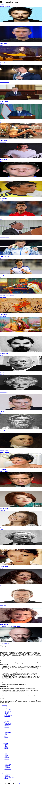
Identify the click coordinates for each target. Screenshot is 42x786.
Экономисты (7, 741)
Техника (4, 773)
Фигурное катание (8, 769)
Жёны (6, 734)
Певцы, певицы (7, 716)
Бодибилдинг (7, 757)
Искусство (4, 705)
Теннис (6, 768)
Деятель (1, 335)
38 (8, 643)
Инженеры (6, 775)
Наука (3, 722)
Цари (5, 750)
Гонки (6, 761)
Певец (1, 64)
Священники (7, 739)
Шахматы (6, 772)
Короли (6, 746)
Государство (5, 743)
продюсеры (7, 452)
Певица (1, 45)
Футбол (1, 161)
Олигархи (6, 737)
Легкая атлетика (8, 764)
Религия (6, 738)
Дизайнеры (6, 708)
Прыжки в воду (7, 767)
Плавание (6, 766)
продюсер (2, 6)
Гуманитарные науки (8, 724)
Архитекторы (7, 707)
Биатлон (6, 755)
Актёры (6, 706)
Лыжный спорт (7, 765)
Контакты (17, 783)
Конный (6, 763)
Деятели (6, 745)
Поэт (1, 297)
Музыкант (2, 25)
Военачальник (2, 277)
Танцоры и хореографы (9, 719)
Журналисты (7, 710)
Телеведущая (2, 490)
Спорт (4, 751)
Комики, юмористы (8, 711)
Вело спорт (7, 759)
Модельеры (6, 713)
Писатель (4, 297)
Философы (6, 740)
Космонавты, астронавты (9, 777)
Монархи (6, 748)
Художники (7, 721)
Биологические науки (8, 723)
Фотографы (7, 720)
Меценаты (6, 735)
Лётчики (6, 778)
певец (9, 6)
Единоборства (7, 762)
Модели (6, 736)
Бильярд (6, 756)
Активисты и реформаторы (10, 729)
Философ (4, 316)
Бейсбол (6, 754)
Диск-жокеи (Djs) (8, 709)
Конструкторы (7, 776)
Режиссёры (2, 452)
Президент (2, 103)
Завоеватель (8, 277)
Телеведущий (9, 626)
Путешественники (8, 726)
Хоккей (6, 771)
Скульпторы (7, 718)
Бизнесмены (7, 731)
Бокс (5, 758)
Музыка (6, 714)
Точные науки (7, 727)
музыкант (6, 6)
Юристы (6, 742)
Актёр (1, 587)
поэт (1, 219)
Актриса (1, 568)
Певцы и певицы (3, 122)
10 (6, 643)
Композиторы (7, 712)
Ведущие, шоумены (8, 732)
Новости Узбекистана (23, 783)
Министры (6, 747)
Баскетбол (6, 753)
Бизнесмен (2, 374)
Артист (1, 529)
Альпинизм (6, 752)
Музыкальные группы (8, 715)
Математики (7, 725)
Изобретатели (7, 774)
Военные (6, 744)
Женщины (6, 733)
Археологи (6, 730)
